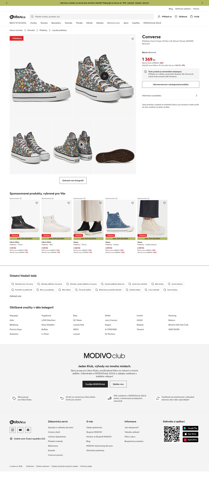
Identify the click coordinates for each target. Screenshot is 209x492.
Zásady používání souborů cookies (65, 466)
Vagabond (46, 315)
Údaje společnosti (94, 427)
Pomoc (196, 8)
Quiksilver (14, 334)
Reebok (140, 325)
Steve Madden (47, 325)
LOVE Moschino (48, 320)
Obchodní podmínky (95, 450)
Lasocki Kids (78, 325)
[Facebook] (28, 430)
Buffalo (44, 329)
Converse (151, 36)
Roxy (75, 315)
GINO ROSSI (173, 329)
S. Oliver (45, 334)
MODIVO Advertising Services (99, 446)
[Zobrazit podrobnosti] (196, 95)
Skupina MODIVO (94, 432)
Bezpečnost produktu (134, 441)
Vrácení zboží (54, 432)
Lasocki (76, 334)
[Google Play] (190, 428)
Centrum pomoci (55, 455)
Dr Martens (110, 334)
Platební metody (55, 441)
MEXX (76, 329)
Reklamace (53, 446)
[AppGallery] (190, 439)
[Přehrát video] (104, 76)
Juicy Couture (111, 320)
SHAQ (107, 315)
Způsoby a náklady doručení (60, 427)
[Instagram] (12, 430)
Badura (171, 320)
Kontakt (51, 450)
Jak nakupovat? (132, 427)
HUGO (140, 320)
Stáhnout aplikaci (183, 8)
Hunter (140, 315)
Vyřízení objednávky (57, 436)
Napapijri (14, 315)
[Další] (202, 3)
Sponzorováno (14, 198)
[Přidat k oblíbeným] (133, 39)
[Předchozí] (7, 3)
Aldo (12, 320)
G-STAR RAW (111, 329)
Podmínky (30, 466)
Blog (171, 8)
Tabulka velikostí (132, 432)
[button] (41, 76)
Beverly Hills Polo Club (178, 325)
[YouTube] (20, 430)
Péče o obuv (130, 436)
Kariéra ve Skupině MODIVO (99, 436)
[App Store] (190, 434)
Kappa (108, 325)
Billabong (14, 325)
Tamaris (140, 329)
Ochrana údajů (86, 466)
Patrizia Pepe (16, 329)
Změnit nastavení (42, 466)
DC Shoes (77, 320)
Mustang (172, 315)
